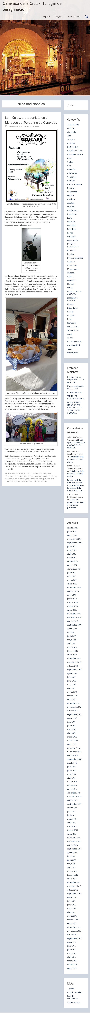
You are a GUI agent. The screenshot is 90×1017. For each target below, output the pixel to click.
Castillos (71, 162)
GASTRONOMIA (40, 476)
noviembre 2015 (74, 796)
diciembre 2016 (73, 748)
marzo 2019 (72, 647)
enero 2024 (72, 565)
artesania (11, 473)
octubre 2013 (72, 890)
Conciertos (72, 173)
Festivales (71, 222)
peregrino (30, 479)
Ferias (69, 218)
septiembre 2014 (74, 849)
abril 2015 (71, 823)
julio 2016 (71, 767)
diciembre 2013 (73, 882)
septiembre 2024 (74, 543)
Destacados (72, 192)
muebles (16, 479)
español (19, 473)
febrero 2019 (72, 651)
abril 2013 (71, 912)
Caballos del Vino (74, 151)
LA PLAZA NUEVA (74, 392)
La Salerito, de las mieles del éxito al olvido (75, 459)
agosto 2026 (72, 528)
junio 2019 (71, 636)
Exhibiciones (72, 210)
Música (43, 473)
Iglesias (70, 254)
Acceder (70, 988)
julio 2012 (71, 946)
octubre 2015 (72, 800)
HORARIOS (71, 250)
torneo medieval (74, 341)
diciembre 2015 (73, 793)
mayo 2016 (71, 774)
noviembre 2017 (74, 707)
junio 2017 (71, 726)
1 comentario (42, 481)
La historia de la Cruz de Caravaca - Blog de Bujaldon (75, 482)
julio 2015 (71, 811)
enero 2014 (72, 879)
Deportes (71, 188)
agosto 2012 (72, 942)
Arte (69, 136)
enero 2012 (72, 968)
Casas (69, 158)
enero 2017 (71, 744)
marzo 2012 (72, 961)
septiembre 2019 (74, 625)
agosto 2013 (72, 897)
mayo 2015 (71, 819)
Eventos (70, 207)
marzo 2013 (72, 916)
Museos (70, 273)
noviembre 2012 (74, 931)
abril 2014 (71, 867)
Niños (69, 288)
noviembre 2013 (74, 886)
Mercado (36, 473)
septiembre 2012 (74, 938)
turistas (29, 481)
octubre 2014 (72, 845)
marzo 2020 (72, 602)
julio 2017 (71, 722)
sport (69, 334)
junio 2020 (72, 599)
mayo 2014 (71, 864)
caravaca (20, 476)
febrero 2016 (72, 785)
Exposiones (72, 214)
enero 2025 (72, 535)
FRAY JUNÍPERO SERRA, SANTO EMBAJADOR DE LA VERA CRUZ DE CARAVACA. (75, 407)
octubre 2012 (72, 935)
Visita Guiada (72, 353)
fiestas (70, 233)
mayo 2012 (71, 953)
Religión (71, 315)
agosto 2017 (72, 718)
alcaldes (70, 128)
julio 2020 (71, 595)
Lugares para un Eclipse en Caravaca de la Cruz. (75, 379)
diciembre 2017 (73, 703)
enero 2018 (72, 699)
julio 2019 (71, 632)
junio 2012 (71, 949)
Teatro (70, 338)
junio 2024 (71, 546)
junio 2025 (71, 531)
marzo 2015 (72, 826)
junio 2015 (71, 815)
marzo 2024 (72, 558)
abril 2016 (71, 778)
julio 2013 (71, 901)
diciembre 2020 (74, 587)
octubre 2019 (72, 621)
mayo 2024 (72, 550)
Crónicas (71, 180)
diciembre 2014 (73, 838)
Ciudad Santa (29, 476)
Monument (72, 265)
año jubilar (71, 132)
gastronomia (27, 473)
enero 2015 (71, 834)
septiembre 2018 (74, 670)
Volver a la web (74, 16)
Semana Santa (73, 326)
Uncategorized (73, 345)
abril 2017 (71, 733)
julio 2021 (71, 576)
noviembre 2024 (74, 539)
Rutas (69, 319)
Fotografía (71, 236)
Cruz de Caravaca (74, 184)
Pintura (49, 473)
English (59, 16)
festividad (71, 225)
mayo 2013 (71, 908)
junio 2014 (71, 860)
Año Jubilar (12, 476)
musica (22, 479)
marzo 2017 (72, 737)
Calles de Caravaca (75, 154)
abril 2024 (71, 554)
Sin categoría (72, 330)
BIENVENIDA (72, 147)
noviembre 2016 (74, 752)
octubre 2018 (72, 666)
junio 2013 (71, 905)
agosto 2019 (72, 629)
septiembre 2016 (74, 759)
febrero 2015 (72, 830)
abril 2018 (71, 688)
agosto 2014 (72, 852)
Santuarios (71, 323)
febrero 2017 (72, 740)
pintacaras (38, 479)
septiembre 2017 (74, 714)
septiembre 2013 (74, 894)
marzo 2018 (72, 692)
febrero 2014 (72, 875)
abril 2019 (71, 643)
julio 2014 (71, 856)
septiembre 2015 (74, 804)
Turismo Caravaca (33, 126)
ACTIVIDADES (73, 125)
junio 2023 (71, 573)
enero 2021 (72, 584)
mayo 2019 (71, 640)
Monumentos (73, 269)
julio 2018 (71, 677)
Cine (69, 166)
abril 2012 (71, 957)
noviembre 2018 (74, 662)
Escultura (71, 199)
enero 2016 (72, 789)
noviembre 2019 (74, 617)
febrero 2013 (72, 920)
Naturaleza (71, 280)
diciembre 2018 (73, 658)
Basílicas (71, 143)
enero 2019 (72, 655)
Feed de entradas (74, 992)
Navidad (70, 284)
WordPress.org (73, 1002)
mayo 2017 (71, 729)
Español (46, 16)
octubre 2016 (72, 755)
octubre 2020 (73, 591)
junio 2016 (71, 770)
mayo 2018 (71, 684)
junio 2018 (71, 681)
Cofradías (71, 169)
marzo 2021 (72, 580)
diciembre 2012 (73, 927)
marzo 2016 (72, 782)
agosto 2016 (72, 763)
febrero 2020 (72, 606)
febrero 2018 (72, 696)
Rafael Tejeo (72, 308)
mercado (8, 479)
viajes (69, 349)
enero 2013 (71, 923)
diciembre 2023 (73, 569)
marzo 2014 (72, 871)
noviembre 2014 (74, 841)
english (70, 195)
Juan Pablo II (51, 476)
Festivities (71, 229)
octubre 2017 (72, 711)
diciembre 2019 (73, 614)
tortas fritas (20, 481)
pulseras (46, 479)
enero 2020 (72, 610)
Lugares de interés (75, 258)
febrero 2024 (72, 561)
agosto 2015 (72, 808)
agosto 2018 (72, 673)
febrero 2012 (72, 964)
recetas (70, 312)
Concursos (71, 177)
